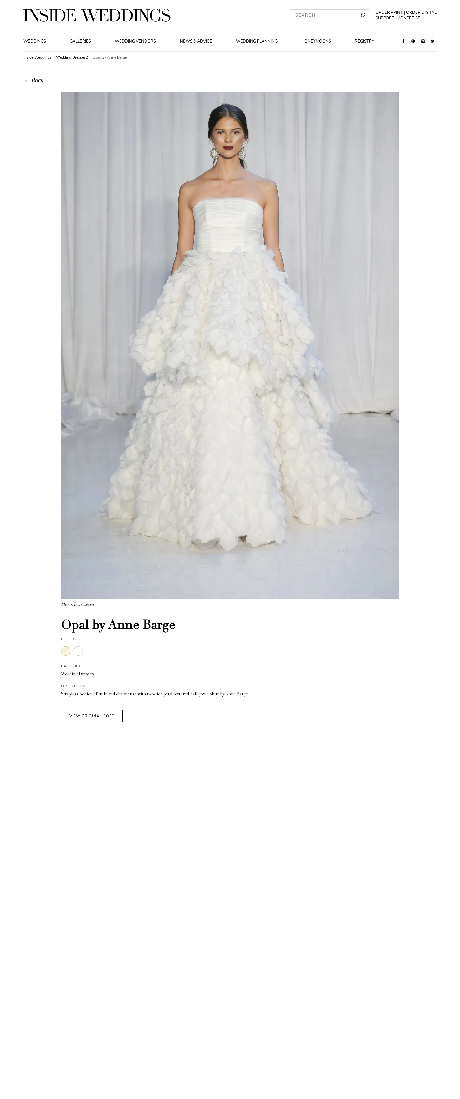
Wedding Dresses (77, 674)
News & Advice (196, 41)
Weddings (34, 41)
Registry (364, 41)
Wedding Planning (257, 41)
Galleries (80, 41)
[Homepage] (97, 15)
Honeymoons (316, 41)
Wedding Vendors (135, 41)
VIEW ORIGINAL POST (91, 715)
